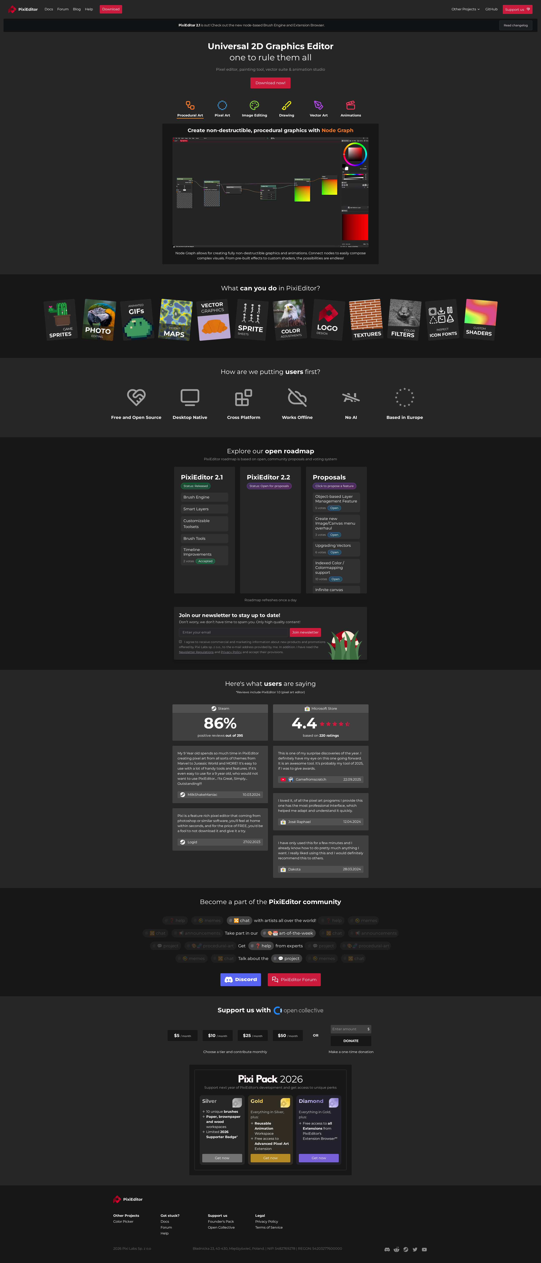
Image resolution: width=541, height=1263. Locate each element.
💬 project (289, 958)
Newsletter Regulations (196, 652)
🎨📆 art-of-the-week (290, 933)
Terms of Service (269, 1227)
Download (111, 9)
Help (89, 9)
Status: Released (196, 486)
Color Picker (123, 1222)
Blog (77, 9)
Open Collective (221, 1227)
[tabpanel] (270, 194)
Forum (63, 9)
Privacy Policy (231, 652)
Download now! (270, 83)
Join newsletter (305, 632)
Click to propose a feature (335, 486)
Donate (351, 1041)
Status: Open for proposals (269, 486)
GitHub (491, 9)
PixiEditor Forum (299, 979)
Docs (49, 9)
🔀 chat (242, 920)
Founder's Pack (221, 1222)
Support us (515, 10)
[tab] (190, 109)
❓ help (263, 945)
